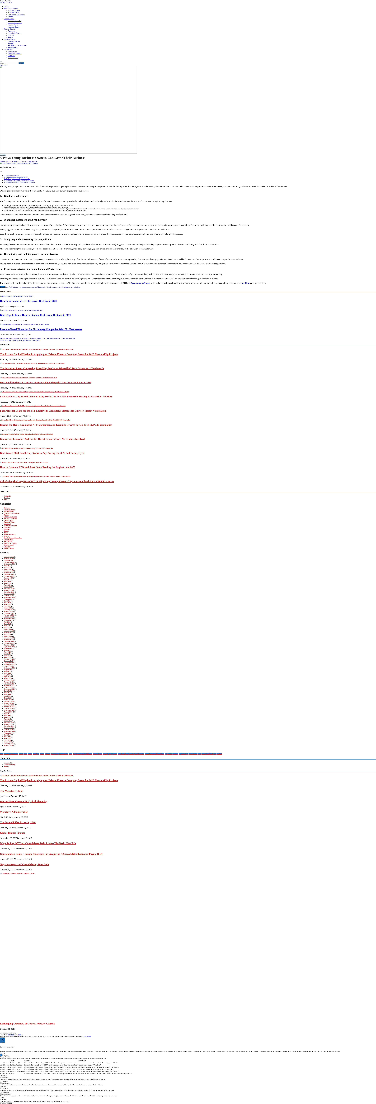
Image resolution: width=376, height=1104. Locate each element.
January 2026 (8, 558)
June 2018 (7, 694)
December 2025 (9, 560)
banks (34, 754)
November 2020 (9, 643)
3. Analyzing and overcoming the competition (17, 179)
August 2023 (8, 599)
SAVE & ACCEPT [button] (6, 1103)
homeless (131, 754)
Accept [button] (77, 1036)
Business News (13, 13)
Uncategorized (9, 545)
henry (127, 754)
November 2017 (9, 706)
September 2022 (9, 618)
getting (110, 754)
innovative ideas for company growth (51, 287)
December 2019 (9, 662)
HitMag (20, 1035)
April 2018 (7, 698)
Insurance (7, 527)
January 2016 (8, 745)
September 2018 (9, 689)
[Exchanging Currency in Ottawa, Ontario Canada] (147, 873)
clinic (52, 754)
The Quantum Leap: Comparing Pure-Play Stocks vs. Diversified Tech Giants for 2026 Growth (52, 368)
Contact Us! (8, 763)
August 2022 (8, 620)
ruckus (204, 754)
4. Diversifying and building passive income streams (19, 180)
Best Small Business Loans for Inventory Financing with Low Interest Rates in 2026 (45, 382)
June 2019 (7, 673)
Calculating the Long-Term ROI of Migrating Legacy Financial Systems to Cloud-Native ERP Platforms (57, 481)
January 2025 (8, 573)
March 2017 (8, 721)
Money (10, 37)
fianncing (95, 754)
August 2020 (8, 648)
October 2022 (8, 617)
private (191, 754)
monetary (175, 754)
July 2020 (7, 650)
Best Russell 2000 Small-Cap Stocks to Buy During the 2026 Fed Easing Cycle (42, 453)
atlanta (25, 754)
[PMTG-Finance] (68, 153)
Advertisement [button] (4, 1092)
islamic (159, 754)
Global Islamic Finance (12, 832)
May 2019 (7, 675)
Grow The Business (11, 287)
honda (136, 754)
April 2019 (7, 677)
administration (14, 754)
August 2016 (8, 733)
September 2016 (9, 731)
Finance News (13, 25)
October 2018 (8, 687)
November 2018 (9, 685)
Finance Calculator (14, 21)
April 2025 (7, 567)
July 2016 (7, 735)
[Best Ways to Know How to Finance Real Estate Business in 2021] (21, 310)
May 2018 (7, 696)
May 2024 (7, 583)
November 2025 (9, 562)
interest (147, 754)
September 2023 (9, 597)
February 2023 (9, 610)
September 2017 (9, 710)
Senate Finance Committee (17, 45)
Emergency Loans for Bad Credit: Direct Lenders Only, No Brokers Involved (42, 439)
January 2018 (8, 703)
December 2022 (9, 613)
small (211, 754)
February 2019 (9, 680)
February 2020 (9, 659)
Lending (11, 35)
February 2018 (9, 701)
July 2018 (7, 692)
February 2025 (9, 571)
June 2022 (7, 624)
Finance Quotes (9, 29)
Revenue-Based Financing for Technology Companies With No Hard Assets (41, 329)
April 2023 (7, 606)
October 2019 (8, 666)
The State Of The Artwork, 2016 (18, 822)
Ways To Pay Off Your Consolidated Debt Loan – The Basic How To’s (38, 843)
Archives (7, 498)
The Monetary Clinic (11, 790)
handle (123, 754)
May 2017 (7, 717)
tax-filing (246, 283)
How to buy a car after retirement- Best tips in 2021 (28, 301)
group (119, 754)
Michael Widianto (31, 161)
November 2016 (9, 728)
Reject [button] (81, 1036)
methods (170, 754)
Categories (7, 496)
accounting (7, 754)
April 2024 (7, 585)
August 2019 (8, 669)
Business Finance (14, 10)
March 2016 (8, 742)
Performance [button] (4, 1081)
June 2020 (7, 652)
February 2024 (9, 588)
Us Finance (8, 50)
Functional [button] (3, 1075)
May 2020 (7, 654)
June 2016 (7, 736)
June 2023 (7, 602)
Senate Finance (9, 39)
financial (105, 754)
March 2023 (8, 608)
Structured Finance (14, 54)
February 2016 (9, 744)
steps (214, 754)
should (208, 754)
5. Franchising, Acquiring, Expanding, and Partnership (19, 182)
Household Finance (15, 33)
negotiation (182, 754)
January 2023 (8, 611)
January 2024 (8, 590)
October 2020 (8, 645)
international (153, 754)
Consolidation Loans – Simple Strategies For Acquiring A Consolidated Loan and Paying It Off (51, 853)
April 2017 (7, 719)
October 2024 (8, 578)
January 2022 (8, 632)
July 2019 (7, 671)
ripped (200, 754)
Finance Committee (11, 8)
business (42, 754)
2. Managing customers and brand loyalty (16, 177)
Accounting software (140, 283)
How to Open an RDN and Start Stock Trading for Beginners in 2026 (37, 467)
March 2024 (8, 587)
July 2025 (7, 565)
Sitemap (6, 766)
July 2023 (7, 601)
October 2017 (8, 708)
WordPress (11, 1035)
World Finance (13, 58)
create (70, 754)
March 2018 (8, 699)
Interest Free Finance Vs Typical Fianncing (23, 801)
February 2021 (9, 638)
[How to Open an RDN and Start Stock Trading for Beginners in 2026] (23, 462)
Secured (11, 43)
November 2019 (9, 664)
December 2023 (9, 592)
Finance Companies (15, 23)
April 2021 (7, 634)
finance (100, 754)
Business (7, 508)
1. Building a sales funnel (11, 175)
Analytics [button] (3, 1086)
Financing (11, 31)
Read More (87, 1036)
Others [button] (2, 1097)
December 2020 (9, 641)
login (166, 754)
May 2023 (7, 604)
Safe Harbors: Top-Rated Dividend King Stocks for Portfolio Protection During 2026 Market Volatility (56, 396)
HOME (6, 6)
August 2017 (8, 712)
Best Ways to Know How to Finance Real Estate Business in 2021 (35, 315)
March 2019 (8, 678)
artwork (21, 754)
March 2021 (8, 636)
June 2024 (7, 581)
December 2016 (9, 726)
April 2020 (7, 655)
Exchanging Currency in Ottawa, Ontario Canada (27, 1023)
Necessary (5, 1055)
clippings (56, 754)
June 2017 (7, 715)
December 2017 (9, 705)
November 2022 (9, 615)
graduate (114, 754)
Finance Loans (9, 19)
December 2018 (9, 684)
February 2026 (9, 557)
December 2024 (9, 574)
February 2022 (9, 631)
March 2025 (8, 569)
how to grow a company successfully (28, 287)
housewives (141, 754)
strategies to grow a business (71, 287)
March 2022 (8, 629)
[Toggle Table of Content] (1, 172)
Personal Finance (14, 41)
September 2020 (9, 647)
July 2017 (7, 714)
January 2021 (8, 639)
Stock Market (12, 47)
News (6, 532)
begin (37, 754)
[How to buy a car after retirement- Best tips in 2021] (16, 296)
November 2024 (9, 576)
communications (63, 754)
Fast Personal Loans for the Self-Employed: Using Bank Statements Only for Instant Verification (53, 410)
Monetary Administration (14, 811)
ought (186, 754)
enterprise (81, 754)
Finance (10, 17)
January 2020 (8, 661)
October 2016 (8, 729)
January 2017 (8, 724)
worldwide (219, 754)
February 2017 (9, 722)
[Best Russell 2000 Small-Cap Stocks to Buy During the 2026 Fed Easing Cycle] (26, 448)
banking (30, 754)
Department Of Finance (16, 15)
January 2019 (8, 682)
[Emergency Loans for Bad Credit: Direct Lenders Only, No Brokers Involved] (26, 434)
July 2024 (7, 580)
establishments (88, 754)
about (1, 754)
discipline (75, 754)
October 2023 (8, 595)
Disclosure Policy (9, 764)
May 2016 (7, 738)
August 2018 (8, 691)
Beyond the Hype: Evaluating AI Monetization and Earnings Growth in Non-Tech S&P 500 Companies (56, 424)
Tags (5, 499)
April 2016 (7, 740)
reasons (195, 754)
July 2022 (7, 622)
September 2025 (9, 564)
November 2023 (9, 594)
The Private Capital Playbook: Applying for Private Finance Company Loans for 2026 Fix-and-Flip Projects (59, 354)
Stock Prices (12, 52)
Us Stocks (11, 56)
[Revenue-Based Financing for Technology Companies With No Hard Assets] (24, 324)
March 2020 (8, 657)
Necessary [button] (3, 1053)
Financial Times (13, 27)
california (47, 754)
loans (162, 754)
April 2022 (7, 627)
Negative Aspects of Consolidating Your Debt (24, 864)
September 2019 (9, 668)
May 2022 (7, 625)
